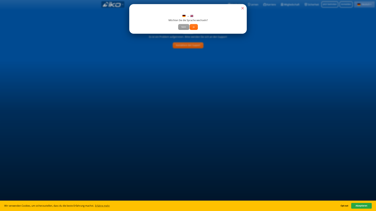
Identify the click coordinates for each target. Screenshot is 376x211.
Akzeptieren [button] (361, 205)
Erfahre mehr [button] (102, 205)
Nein (183, 26)
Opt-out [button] (344, 205)
